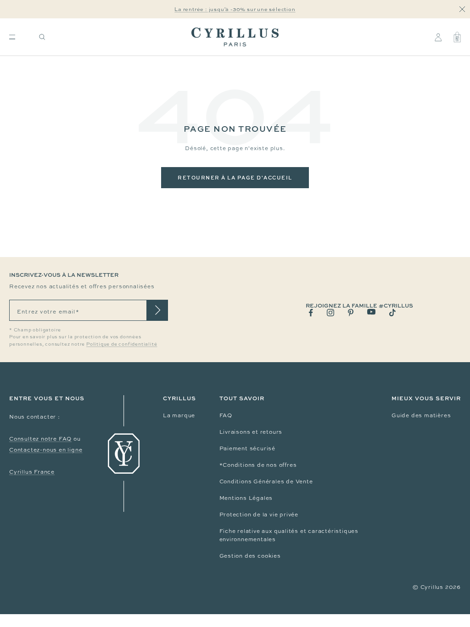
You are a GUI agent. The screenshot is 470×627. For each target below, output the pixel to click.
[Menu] (12, 37)
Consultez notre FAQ (40, 438)
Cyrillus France (32, 472)
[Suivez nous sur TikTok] (392, 312)
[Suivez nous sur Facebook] (311, 313)
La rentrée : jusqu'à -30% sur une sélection (234, 9)
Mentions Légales (246, 498)
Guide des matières (421, 415)
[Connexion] (438, 37)
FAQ (225, 415)
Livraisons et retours (251, 432)
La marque (179, 415)
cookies (269, 556)
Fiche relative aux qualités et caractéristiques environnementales (289, 535)
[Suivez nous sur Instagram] (330, 312)
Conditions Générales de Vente (266, 481)
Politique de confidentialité (121, 344)
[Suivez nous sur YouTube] (371, 312)
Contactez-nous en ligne (45, 449)
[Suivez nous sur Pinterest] (350, 312)
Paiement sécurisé (247, 448)
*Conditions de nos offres (258, 465)
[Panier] (457, 37)
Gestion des (238, 556)
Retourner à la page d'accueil (235, 177)
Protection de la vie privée (259, 514)
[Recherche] (42, 37)
